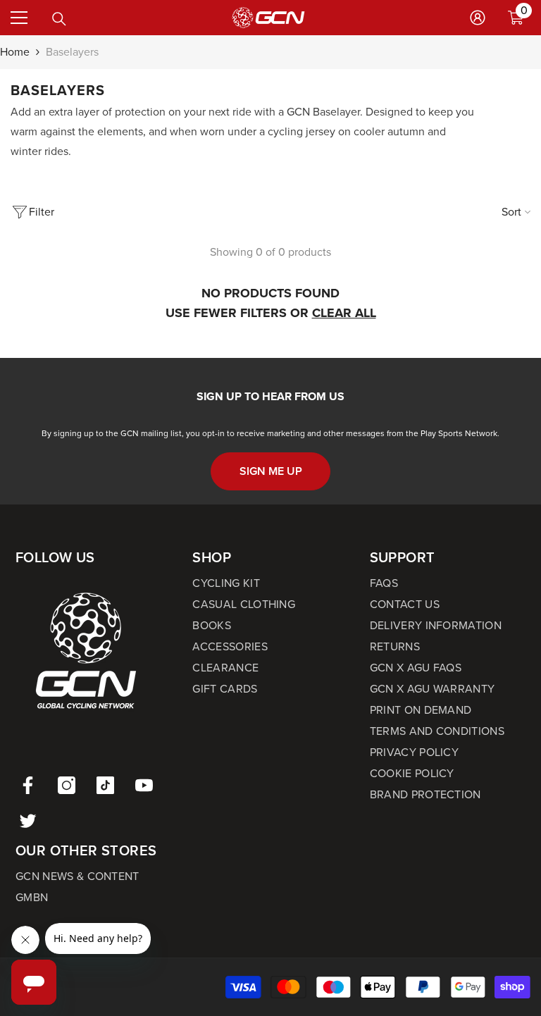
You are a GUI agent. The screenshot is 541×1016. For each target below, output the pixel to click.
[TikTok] (105, 785)
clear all (344, 313)
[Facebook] (27, 785)
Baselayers (72, 52)
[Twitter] (27, 820)
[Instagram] (66, 785)
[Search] (59, 19)
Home (15, 52)
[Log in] (477, 17)
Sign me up (271, 471)
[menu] (19, 17)
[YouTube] (144, 785)
